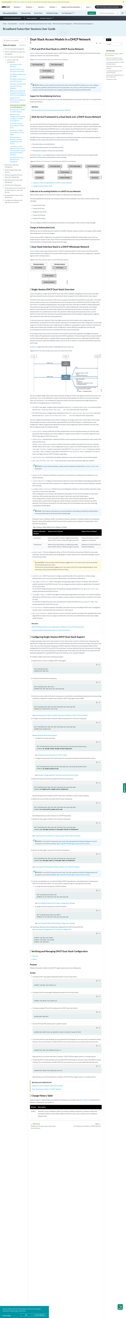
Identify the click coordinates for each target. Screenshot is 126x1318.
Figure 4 (34, 347)
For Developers (68, 13)
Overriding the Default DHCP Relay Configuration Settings (56, 903)
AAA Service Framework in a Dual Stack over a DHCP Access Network (114, 58)
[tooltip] (108, 39)
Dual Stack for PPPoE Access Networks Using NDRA (17, 132)
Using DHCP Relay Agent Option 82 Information (74, 843)
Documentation (10, 13)
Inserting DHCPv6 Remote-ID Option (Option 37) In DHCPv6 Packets (57, 867)
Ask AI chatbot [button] (21, 2)
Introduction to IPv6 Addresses (16, 65)
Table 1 (96, 521)
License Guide (25, 13)
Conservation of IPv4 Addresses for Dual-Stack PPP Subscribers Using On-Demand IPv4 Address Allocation (18, 151)
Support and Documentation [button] (70, 7)
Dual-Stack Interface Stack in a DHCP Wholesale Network (115, 63)
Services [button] (41, 7)
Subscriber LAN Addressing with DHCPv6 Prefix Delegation (18, 86)
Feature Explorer (32, 18)
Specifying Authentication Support (46, 735)
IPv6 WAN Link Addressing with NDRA (18, 75)
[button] (120, 1307)
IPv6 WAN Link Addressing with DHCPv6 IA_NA (18, 80)
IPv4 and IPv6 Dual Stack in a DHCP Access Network (114, 54)
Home (5, 23)
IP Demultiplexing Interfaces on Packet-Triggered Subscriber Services (16, 140)
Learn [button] (88, 7)
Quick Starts (38, 13)
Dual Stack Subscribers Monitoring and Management (16, 159)
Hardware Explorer (46, 18)
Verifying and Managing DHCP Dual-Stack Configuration (115, 76)
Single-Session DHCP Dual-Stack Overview (114, 67)
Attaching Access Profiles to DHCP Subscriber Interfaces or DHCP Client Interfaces (61, 715)
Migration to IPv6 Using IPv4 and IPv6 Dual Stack (17, 70)
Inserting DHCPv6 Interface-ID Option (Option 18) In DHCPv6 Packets (57, 836)
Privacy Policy (7, 1315)
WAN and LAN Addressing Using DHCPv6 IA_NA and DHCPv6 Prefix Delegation (18, 93)
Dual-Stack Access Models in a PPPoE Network (17, 111)
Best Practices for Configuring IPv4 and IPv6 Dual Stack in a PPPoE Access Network (17, 117)
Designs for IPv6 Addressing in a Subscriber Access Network (17, 100)
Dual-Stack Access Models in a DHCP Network (18, 106)
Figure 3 (32, 251)
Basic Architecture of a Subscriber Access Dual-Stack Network (51, 110)
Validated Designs (52, 13)
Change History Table (111, 79)
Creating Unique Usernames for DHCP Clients (52, 755)
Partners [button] (52, 7)
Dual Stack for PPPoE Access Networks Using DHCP (17, 125)
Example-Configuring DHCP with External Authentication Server (58, 775)
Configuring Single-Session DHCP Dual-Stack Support (114, 71)
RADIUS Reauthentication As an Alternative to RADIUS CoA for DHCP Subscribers (58, 627)
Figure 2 (40, 155)
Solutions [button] (17, 7)
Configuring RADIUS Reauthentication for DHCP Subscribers (51, 630)
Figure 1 (32, 53)
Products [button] (29, 7)
